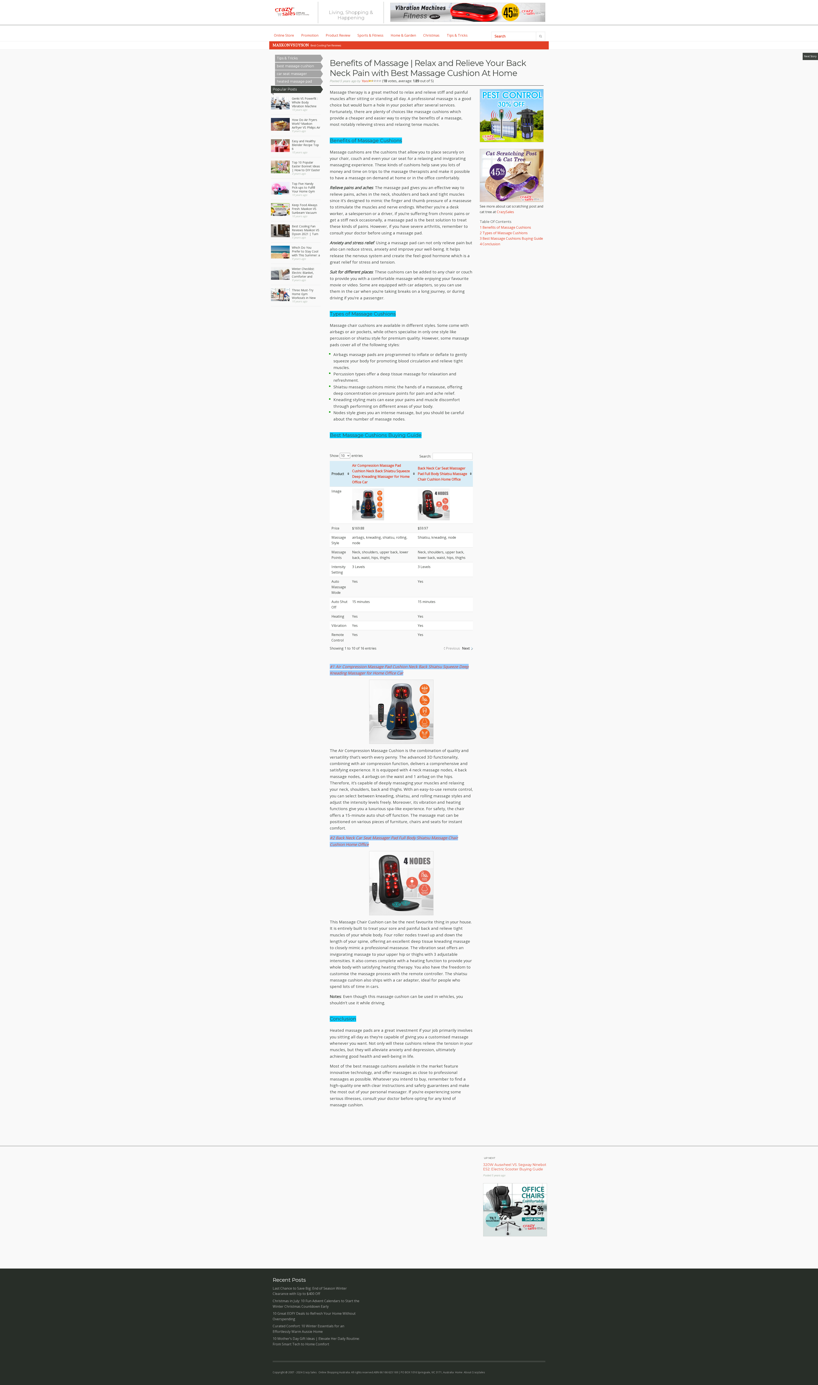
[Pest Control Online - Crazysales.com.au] (512, 141)
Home (458, 1372)
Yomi (365, 81)
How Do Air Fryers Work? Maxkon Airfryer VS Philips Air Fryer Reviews (306, 123)
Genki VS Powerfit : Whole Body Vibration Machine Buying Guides (305, 102)
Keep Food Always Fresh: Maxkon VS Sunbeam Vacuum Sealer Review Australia (304, 209)
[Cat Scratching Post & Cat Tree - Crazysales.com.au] (512, 200)
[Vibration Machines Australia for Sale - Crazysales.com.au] (467, 12)
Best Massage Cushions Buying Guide (511, 238)
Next (466, 648)
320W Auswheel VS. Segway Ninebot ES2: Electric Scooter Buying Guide (514, 1167)
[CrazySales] (292, 12)
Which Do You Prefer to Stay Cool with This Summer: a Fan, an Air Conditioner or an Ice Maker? (306, 251)
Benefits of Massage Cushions (505, 227)
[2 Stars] (372, 81)
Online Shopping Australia (334, 1372)
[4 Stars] (377, 81)
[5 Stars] (380, 81)
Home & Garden (403, 35)
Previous (453, 648)
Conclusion (490, 244)
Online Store (284, 35)
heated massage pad (294, 81)
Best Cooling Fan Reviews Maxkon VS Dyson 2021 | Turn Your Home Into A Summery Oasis (305, 230)
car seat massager (292, 74)
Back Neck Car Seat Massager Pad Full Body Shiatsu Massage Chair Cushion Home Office (442, 474)
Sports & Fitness (370, 35)
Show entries (346, 455)
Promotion (309, 35)
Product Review (338, 35)
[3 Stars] (375, 81)
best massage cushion (295, 66)
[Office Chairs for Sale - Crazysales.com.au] (515, 1235)
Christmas (431, 35)
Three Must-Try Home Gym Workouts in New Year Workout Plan (305, 294)
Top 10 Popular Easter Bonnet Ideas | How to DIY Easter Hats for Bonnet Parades (306, 166)
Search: (425, 456)
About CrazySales (474, 1372)
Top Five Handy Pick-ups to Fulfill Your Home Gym (303, 187)
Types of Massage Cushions (504, 233)
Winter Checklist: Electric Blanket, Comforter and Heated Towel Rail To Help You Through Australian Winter (305, 272)
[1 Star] (370, 81)
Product (337, 473)
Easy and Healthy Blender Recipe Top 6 (305, 145)
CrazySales (505, 212)
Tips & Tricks (457, 35)
